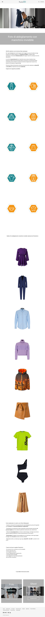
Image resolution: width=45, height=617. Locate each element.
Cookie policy (18, 610)
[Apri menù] (2, 1)
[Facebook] (3, 612)
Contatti (23, 608)
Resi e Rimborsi (32, 608)
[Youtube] (5, 612)
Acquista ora (8, 608)
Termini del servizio (6, 610)
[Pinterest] (8, 612)
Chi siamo (13, 608)
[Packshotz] (22, 2)
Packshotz (7, 615)
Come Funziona (18, 608)
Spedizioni (27, 608)
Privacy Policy (12, 610)
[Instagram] (6, 612)
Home (4, 608)
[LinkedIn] (10, 612)
